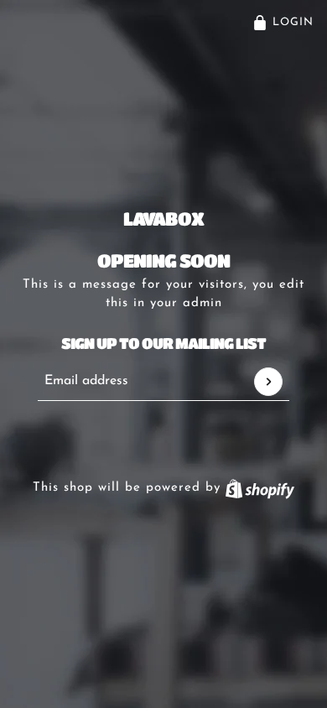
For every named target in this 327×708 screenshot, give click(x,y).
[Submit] (268, 381)
